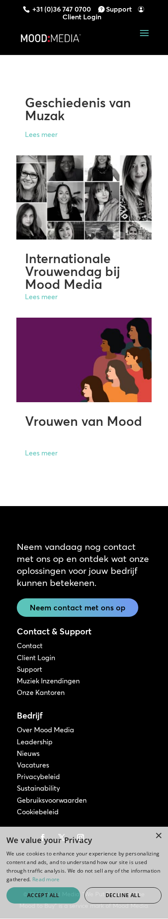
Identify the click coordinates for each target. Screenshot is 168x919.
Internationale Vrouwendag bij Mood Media (72, 271)
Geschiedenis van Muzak (78, 109)
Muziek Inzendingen (48, 680)
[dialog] (84, 873)
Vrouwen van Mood (83, 421)
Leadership (35, 741)
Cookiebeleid (38, 811)
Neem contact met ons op (77, 608)
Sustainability (38, 788)
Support (119, 9)
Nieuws (28, 753)
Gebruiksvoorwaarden (52, 800)
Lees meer (41, 134)
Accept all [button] (43, 895)
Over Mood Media (45, 729)
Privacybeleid (38, 776)
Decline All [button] (123, 895)
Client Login (81, 16)
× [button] (158, 836)
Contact (30, 645)
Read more (46, 879)
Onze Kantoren (41, 692)
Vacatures (33, 765)
